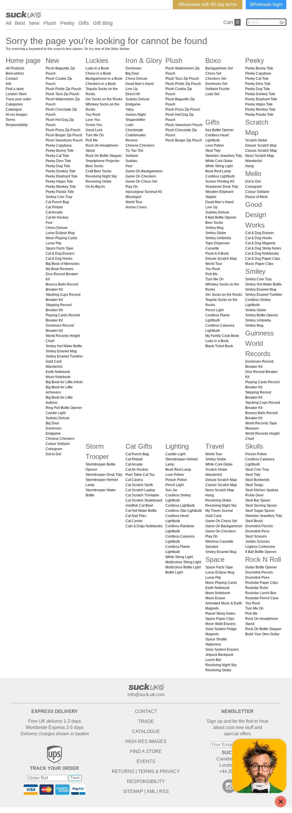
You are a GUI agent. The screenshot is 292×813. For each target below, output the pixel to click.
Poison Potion (176, 480)
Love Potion (214, 145)
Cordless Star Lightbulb (183, 511)
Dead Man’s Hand (139, 84)
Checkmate (134, 130)
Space (214, 559)
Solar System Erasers (222, 650)
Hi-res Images (16, 115)
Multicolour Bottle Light (183, 567)
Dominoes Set (216, 84)
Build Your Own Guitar (262, 634)
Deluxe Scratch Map (221, 259)
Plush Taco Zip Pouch (62, 94)
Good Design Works (255, 215)
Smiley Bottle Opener (261, 315)
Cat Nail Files (135, 516)
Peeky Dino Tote (58, 161)
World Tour (133, 202)
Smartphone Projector (102, 161)
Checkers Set (215, 79)
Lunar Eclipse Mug (60, 233)
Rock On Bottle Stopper (104, 156)
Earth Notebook (58, 372)
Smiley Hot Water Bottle (64, 346)
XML (151, 791)
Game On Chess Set (141, 181)
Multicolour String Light (183, 562)
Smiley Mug (214, 228)
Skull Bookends (257, 480)
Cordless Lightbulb (220, 176)
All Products (15, 68)
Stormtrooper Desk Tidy (104, 475)
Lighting (177, 446)
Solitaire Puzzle (217, 89)
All (8, 23)
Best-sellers (15, 73)
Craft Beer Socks (98, 171)
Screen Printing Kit (219, 181)
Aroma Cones (136, 207)
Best (20, 23)
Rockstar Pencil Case (262, 598)
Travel (214, 446)
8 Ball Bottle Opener (220, 217)
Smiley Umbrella (218, 238)
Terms (10, 120)
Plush (49, 23)
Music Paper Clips (259, 264)
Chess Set (213, 73)
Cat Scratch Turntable (142, 495)
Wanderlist (54, 367)
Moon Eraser (215, 598)
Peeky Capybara (59, 145)
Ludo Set (212, 94)
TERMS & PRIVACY (159, 771)
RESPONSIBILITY (146, 781)
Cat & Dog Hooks (59, 259)
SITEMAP (133, 791)
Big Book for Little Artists (64, 382)
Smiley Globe (215, 233)
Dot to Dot (53, 454)
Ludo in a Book (97, 68)
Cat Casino (134, 480)
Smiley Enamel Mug (61, 351)
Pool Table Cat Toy (140, 475)
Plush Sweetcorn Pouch (64, 140)
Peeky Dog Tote (58, 166)
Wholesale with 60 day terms (208, 4)
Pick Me (92, 140)
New (34, 23)
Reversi (131, 140)
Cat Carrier (134, 521)
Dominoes (54, 428)
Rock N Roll (263, 559)
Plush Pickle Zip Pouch (63, 89)
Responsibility (17, 125)
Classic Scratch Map (261, 151)
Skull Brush (254, 521)
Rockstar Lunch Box (260, 593)
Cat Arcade (54, 212)
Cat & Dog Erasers (60, 253)
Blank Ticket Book (219, 346)
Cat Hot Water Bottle (141, 511)
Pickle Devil (254, 495)
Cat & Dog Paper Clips (262, 259)
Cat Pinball (54, 207)
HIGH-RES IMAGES (146, 741)
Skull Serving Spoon (261, 506)
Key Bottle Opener (219, 130)
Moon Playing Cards (61, 238)
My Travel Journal (219, 511)
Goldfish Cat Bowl (139, 506)
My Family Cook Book (222, 336)
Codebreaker (135, 135)
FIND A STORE (146, 751)
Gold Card (54, 361)
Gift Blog (103, 23)
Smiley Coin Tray (59, 197)
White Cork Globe (219, 161)
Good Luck (94, 130)
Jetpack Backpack (219, 655)
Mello (253, 173)
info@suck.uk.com (146, 694)
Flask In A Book (217, 253)
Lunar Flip (53, 243)
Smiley (255, 271)
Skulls (254, 446)
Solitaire (131, 156)
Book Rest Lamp (218, 171)
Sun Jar (171, 490)
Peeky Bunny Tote (60, 151)
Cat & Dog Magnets (260, 243)
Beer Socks (94, 166)
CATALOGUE (146, 731)
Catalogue (14, 109)
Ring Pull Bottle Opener (64, 408)
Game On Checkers (140, 176)
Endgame (53, 434)
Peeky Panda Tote (60, 192)
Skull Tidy (212, 151)
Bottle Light (174, 572)
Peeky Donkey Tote (61, 171)
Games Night (135, 115)
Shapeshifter (135, 120)
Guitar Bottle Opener (261, 567)
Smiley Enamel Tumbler (64, 356)
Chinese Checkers (60, 439)
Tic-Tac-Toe (134, 151)
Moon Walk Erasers (220, 624)
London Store (16, 94)
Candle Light (56, 413)
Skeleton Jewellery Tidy (223, 156)
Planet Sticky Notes (220, 614)
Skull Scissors (256, 536)
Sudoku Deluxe (58, 418)
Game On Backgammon (144, 171)
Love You (93, 120)
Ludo (129, 125)
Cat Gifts (138, 446)
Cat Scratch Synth (139, 485)
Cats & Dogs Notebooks (144, 526)
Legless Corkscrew (260, 547)
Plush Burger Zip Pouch (64, 135)
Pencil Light (214, 310)
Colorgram (54, 449)
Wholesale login (266, 4)
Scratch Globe (256, 140)
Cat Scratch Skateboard (143, 500)
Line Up (131, 89)
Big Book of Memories (63, 264)
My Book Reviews (59, 269)
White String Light (219, 166)
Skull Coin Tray (257, 470)
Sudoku (131, 161)
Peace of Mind (256, 197)
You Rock (93, 115)
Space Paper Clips (219, 619)
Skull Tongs (254, 485)
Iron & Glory (143, 60)
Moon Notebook (58, 377)
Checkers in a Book (101, 84)
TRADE (146, 721)
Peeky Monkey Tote (61, 187)
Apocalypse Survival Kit (143, 192)
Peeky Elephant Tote (62, 176)
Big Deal (52, 423)
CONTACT (146, 711)
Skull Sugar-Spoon (260, 511)
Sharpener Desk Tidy (221, 187)
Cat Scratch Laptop (140, 490)
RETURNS (123, 771)
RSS (164, 791)
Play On (131, 187)
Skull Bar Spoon (257, 500)
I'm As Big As (95, 187)
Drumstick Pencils (259, 526)
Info (8, 84)
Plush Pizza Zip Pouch (63, 130)
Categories (14, 104)
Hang (249, 166)
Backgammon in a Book (104, 79)
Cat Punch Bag (57, 202)
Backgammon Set (219, 68)
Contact (12, 79)
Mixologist (133, 197)
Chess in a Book (98, 73)
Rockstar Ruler (256, 588)
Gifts (83, 23)
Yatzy (129, 109)
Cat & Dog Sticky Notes (263, 248)
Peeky (67, 23)
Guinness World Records (259, 343)
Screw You (94, 125)
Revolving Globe (98, 181)
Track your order (18, 99)
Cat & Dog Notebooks (262, 253)
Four (49, 223)
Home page (23, 60)
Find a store (15, 89)
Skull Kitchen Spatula (261, 490)
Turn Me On (95, 135)
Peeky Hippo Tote (59, 181)
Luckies (97, 60)
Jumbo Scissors (257, 542)
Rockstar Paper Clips (261, 583)
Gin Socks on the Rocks (104, 99)
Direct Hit (132, 94)
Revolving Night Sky (101, 176)
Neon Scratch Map (259, 156)
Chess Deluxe (57, 228)
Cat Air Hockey (57, 217)
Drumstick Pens (257, 531)
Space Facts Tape (59, 248)
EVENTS (146, 761)
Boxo (213, 60)
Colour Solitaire (58, 444)
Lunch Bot (213, 660)
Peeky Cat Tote (57, 156)
